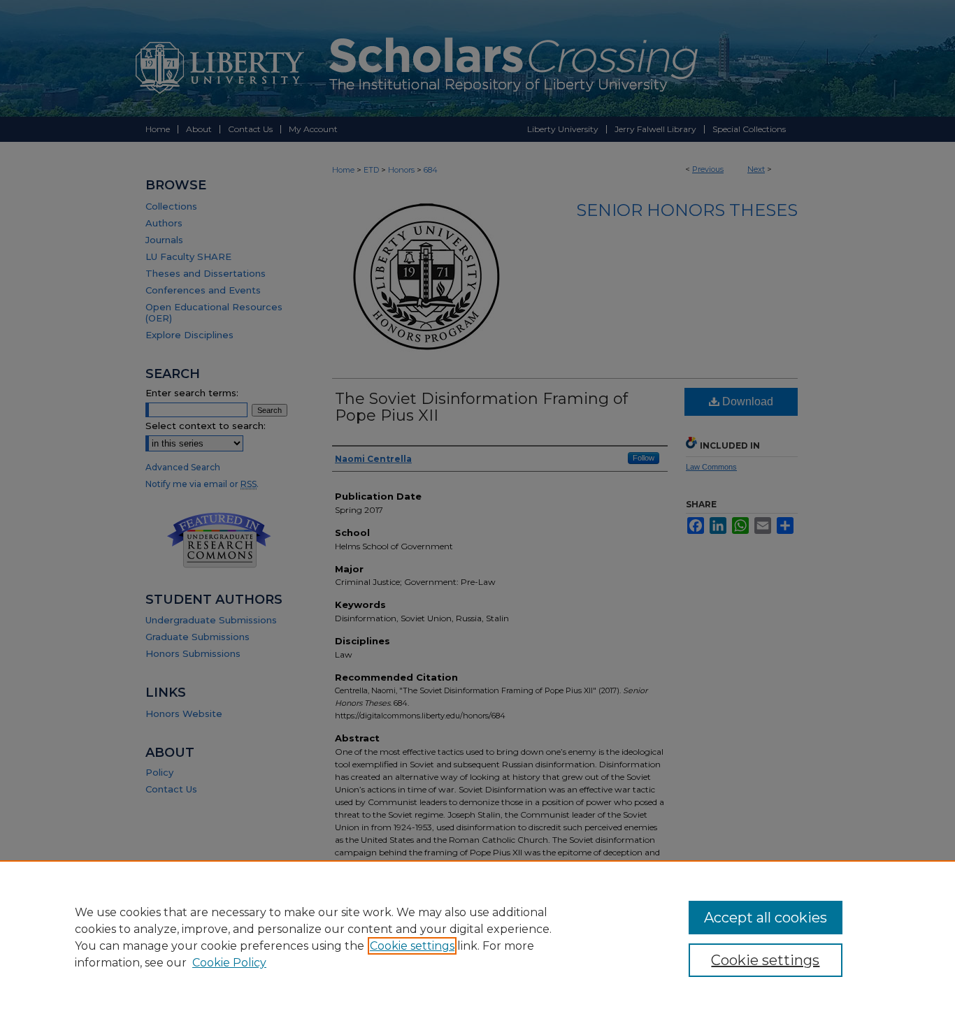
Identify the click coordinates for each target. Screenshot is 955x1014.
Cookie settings (412, 946)
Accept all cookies (765, 917)
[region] (477, 937)
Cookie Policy (229, 962)
